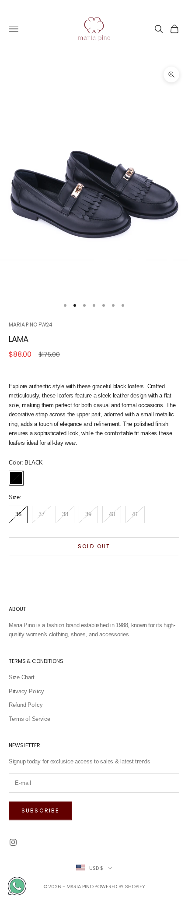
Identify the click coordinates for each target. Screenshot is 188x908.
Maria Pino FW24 (30, 324)
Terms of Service (29, 719)
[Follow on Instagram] (13, 842)
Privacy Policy (26, 691)
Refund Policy (26, 705)
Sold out (94, 546)
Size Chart (21, 677)
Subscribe (40, 810)
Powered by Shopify (119, 886)
